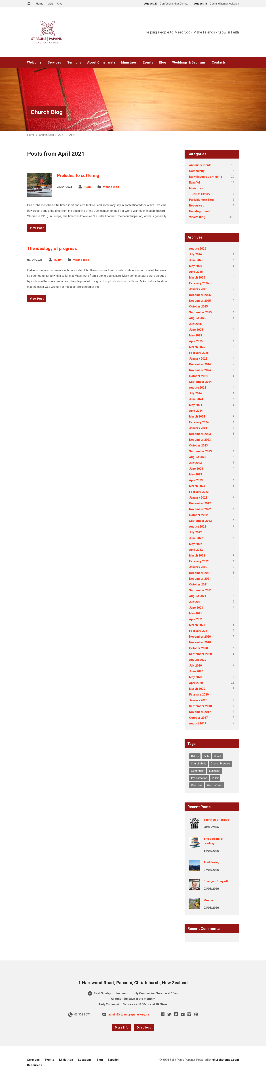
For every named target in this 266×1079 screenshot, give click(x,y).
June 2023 (196, 468)
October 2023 (198, 445)
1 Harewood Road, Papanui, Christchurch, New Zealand (133, 982)
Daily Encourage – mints (205, 176)
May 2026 (195, 266)
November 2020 (200, 642)
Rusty (87, 187)
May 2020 (195, 677)
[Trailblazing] (194, 869)
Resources (196, 205)
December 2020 (200, 636)
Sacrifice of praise (216, 819)
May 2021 (195, 613)
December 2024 (200, 364)
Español (194, 182)
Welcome (34, 62)
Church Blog (47, 112)
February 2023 (199, 492)
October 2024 (198, 376)
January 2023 (198, 497)
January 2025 (198, 358)
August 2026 (197, 248)
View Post (37, 228)
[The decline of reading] (194, 845)
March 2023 (197, 486)
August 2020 (197, 659)
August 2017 (197, 723)
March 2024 (197, 416)
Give (59, 3)
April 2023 (196, 480)
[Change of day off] (194, 888)
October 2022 (198, 515)
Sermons (74, 62)
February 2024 (199, 422)
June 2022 (196, 538)
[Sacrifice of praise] (194, 826)
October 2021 (198, 584)
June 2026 (196, 260)
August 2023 (197, 457)
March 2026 (197, 277)
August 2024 (197, 387)
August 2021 (197, 596)
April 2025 (196, 341)
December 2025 (200, 295)
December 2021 (200, 573)
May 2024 (195, 405)
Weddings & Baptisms (189, 62)
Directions (144, 1027)
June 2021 (196, 607)
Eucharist (214, 770)
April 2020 (196, 683)
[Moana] (194, 906)
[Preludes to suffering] (39, 194)
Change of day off (216, 881)
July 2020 (195, 665)
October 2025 (198, 306)
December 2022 (200, 503)
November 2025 (200, 300)
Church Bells (198, 763)
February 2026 (199, 283)
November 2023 (200, 439)
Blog (162, 62)
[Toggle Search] (28, 4)
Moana (208, 900)
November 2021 (200, 578)
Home (39, 3)
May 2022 (195, 544)
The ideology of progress (52, 248)
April (72, 134)
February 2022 (199, 561)
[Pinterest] (196, 1014)
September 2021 (200, 590)
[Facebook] (162, 1014)
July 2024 (195, 393)
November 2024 (200, 370)
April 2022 (196, 549)
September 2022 (200, 520)
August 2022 (197, 526)
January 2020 (198, 700)
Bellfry (195, 756)
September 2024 (200, 381)
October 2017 (198, 717)
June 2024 (196, 399)
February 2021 (199, 631)
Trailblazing (211, 862)
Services (54, 62)
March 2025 (197, 347)
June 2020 (196, 671)
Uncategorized (199, 211)
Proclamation (199, 778)
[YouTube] (183, 1014)
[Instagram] (189, 1014)
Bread (217, 756)
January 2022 (198, 567)
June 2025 (196, 329)
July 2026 (195, 254)
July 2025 (195, 324)
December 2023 (200, 434)
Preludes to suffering (78, 175)
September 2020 (200, 654)
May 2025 (195, 335)
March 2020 (197, 688)
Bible (206, 756)
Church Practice (220, 763)
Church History (201, 194)
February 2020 (199, 694)
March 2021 (197, 625)
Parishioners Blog (201, 199)
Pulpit (215, 778)
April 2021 (196, 619)
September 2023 (200, 451)
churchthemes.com (225, 1059)
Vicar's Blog (111, 187)
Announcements (200, 165)
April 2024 (196, 410)
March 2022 (197, 555)
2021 (61, 134)
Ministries (129, 62)
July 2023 (195, 463)
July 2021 (195, 602)
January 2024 (198, 428)
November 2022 (200, 509)
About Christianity (101, 62)
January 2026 (198, 289)
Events (148, 62)
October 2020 (198, 648)
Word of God (214, 785)
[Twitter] (169, 1014)
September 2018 (200, 706)
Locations (85, 1059)
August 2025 (197, 318)
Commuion (197, 770)
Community (196, 171)
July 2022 (195, 532)
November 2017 (200, 712)
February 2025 (199, 353)
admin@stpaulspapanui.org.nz (128, 1014)
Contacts (219, 62)
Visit (50, 3)
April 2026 (196, 271)
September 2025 (200, 312)
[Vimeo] (176, 1014)
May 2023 (195, 474)
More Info (121, 1027)
